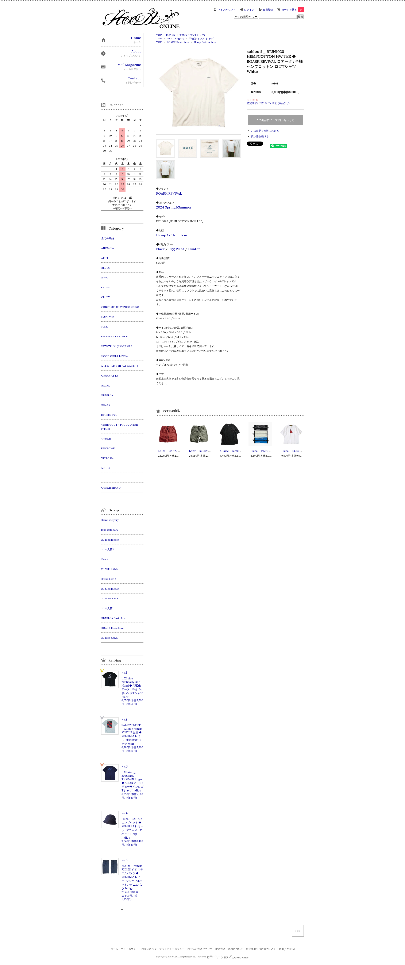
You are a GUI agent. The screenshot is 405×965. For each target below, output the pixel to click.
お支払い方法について (200, 948)
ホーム (114, 948)
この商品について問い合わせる (275, 120)
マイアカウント (226, 9)
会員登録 (268, 9)
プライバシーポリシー (172, 948)
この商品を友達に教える (265, 130)
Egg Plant (176, 249)
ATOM (291, 948)
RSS (281, 948)
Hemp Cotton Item (205, 42)
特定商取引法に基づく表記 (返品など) (268, 103)
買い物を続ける (260, 136)
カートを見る (292, 9)
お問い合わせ (149, 948)
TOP (159, 34)
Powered (202, 957)
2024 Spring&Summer (174, 207)
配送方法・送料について (229, 948)
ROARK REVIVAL (169, 193)
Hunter (194, 249)
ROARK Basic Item (178, 42)
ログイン (249, 9)
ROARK (170, 34)
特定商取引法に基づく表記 (261, 948)
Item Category (175, 38)
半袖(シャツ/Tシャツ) (192, 34)
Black (160, 249)
